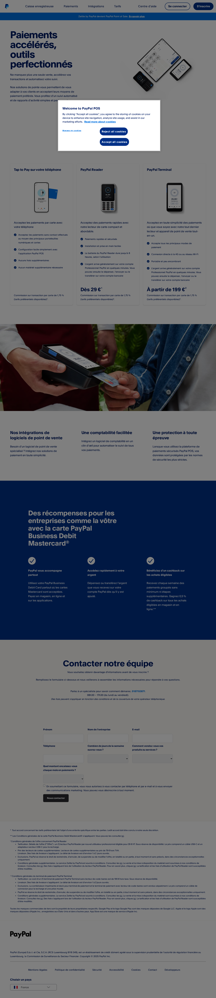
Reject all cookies (114, 131)
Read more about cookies (100, 121)
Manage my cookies (71, 130)
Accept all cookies (114, 141)
